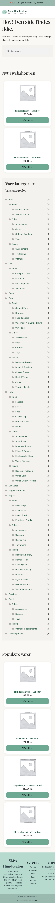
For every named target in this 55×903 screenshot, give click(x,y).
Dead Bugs (20, 505)
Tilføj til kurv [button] (27, 120)
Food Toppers (22, 283)
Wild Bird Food (22, 214)
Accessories (21, 224)
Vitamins (19, 259)
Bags (17, 342)
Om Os (33, 880)
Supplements (21, 249)
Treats (15, 244)
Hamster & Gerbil (23, 421)
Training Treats (22, 387)
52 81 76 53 (41, 3)
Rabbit (18, 426)
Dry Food (19, 278)
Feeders (19, 402)
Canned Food (21, 308)
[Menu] (50, 12)
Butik (33, 877)
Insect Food (21, 515)
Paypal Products (17, 490)
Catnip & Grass (22, 273)
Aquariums (20, 441)
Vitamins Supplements (26, 628)
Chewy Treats (22, 372)
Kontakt (33, 884)
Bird (11, 199)
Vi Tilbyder (33, 870)
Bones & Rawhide (23, 367)
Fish (11, 392)
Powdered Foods (23, 520)
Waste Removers (23, 589)
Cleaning (19, 535)
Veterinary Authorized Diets (28, 323)
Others (15, 219)
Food (14, 204)
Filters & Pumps (23, 451)
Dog (11, 298)
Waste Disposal (22, 461)
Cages (18, 229)
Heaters (19, 574)
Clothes (19, 347)
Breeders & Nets (23, 446)
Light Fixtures (21, 579)
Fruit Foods (20, 510)
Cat (10, 263)
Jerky (18, 382)
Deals (11, 293)
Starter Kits (20, 540)
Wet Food (20, 288)
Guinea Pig (20, 416)
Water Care (20, 475)
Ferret (18, 406)
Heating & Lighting (24, 456)
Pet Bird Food (22, 209)
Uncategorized (16, 633)
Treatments (20, 254)
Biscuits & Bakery (23, 362)
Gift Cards (13, 485)
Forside (33, 867)
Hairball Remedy (23, 569)
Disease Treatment (24, 471)
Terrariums (20, 545)
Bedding (19, 614)
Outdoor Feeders (23, 234)
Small (11, 599)
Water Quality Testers (25, 480)
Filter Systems (22, 564)
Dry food (19, 313)
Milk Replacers (22, 584)
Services (13, 594)
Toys (17, 239)
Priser (33, 874)
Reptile (12, 495)
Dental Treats (21, 377)
